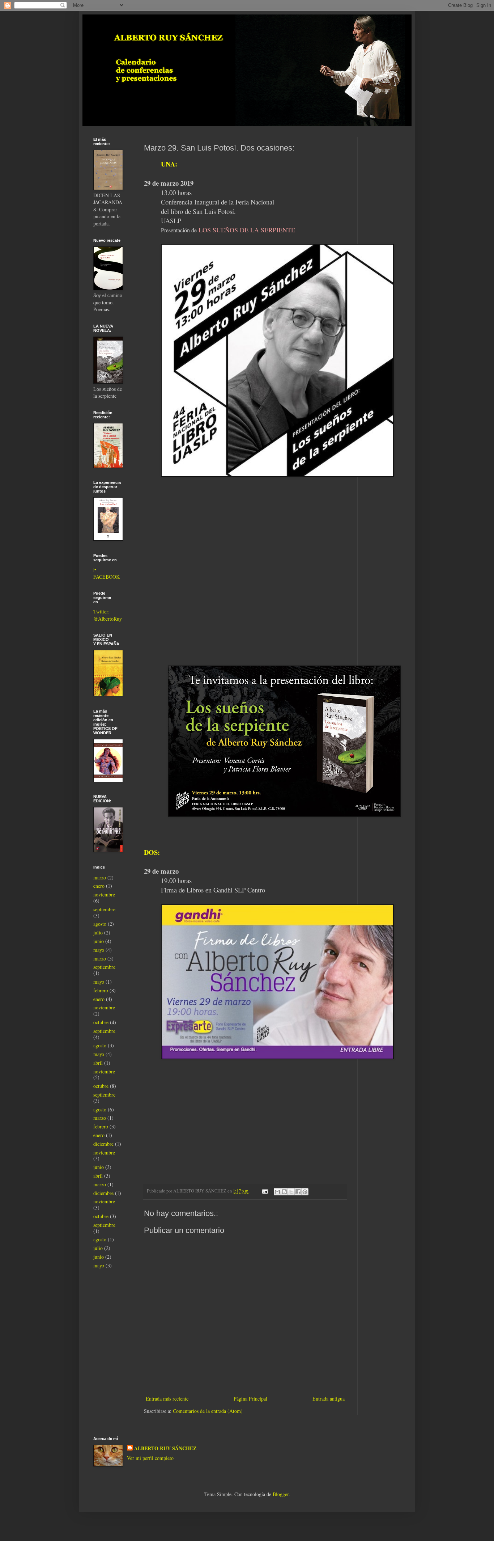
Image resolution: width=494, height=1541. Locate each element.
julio (98, 932)
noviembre (104, 894)
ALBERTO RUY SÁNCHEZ (165, 1448)
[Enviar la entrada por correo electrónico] (264, 1191)
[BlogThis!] (284, 1191)
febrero (100, 990)
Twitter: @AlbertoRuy (107, 615)
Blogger (281, 1494)
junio (98, 941)
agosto (99, 923)
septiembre (104, 909)
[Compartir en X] (291, 1191)
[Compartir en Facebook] (298, 1191)
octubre (100, 1022)
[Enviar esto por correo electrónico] (277, 1191)
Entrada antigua (328, 1398)
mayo (98, 949)
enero (99, 885)
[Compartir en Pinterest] (304, 1191)
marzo (99, 877)
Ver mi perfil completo (150, 1458)
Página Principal (250, 1398)
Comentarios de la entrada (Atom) (208, 1410)
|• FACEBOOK (106, 573)
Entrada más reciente (167, 1398)
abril (98, 1062)
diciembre (103, 1143)
